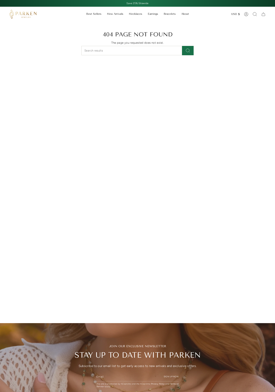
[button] (135, 14)
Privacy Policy (158, 383)
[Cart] (263, 14)
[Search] (188, 50)
